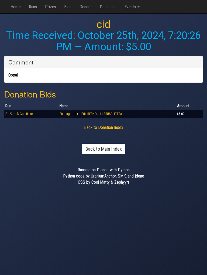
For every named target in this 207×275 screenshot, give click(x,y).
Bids (67, 6)
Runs (33, 6)
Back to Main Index (103, 149)
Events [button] (131, 6)
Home (16, 6)
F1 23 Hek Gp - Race (19, 114)
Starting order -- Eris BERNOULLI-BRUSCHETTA (91, 114)
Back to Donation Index (103, 127)
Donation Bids (30, 94)
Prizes (50, 6)
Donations (108, 6)
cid (103, 24)
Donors (86, 6)
